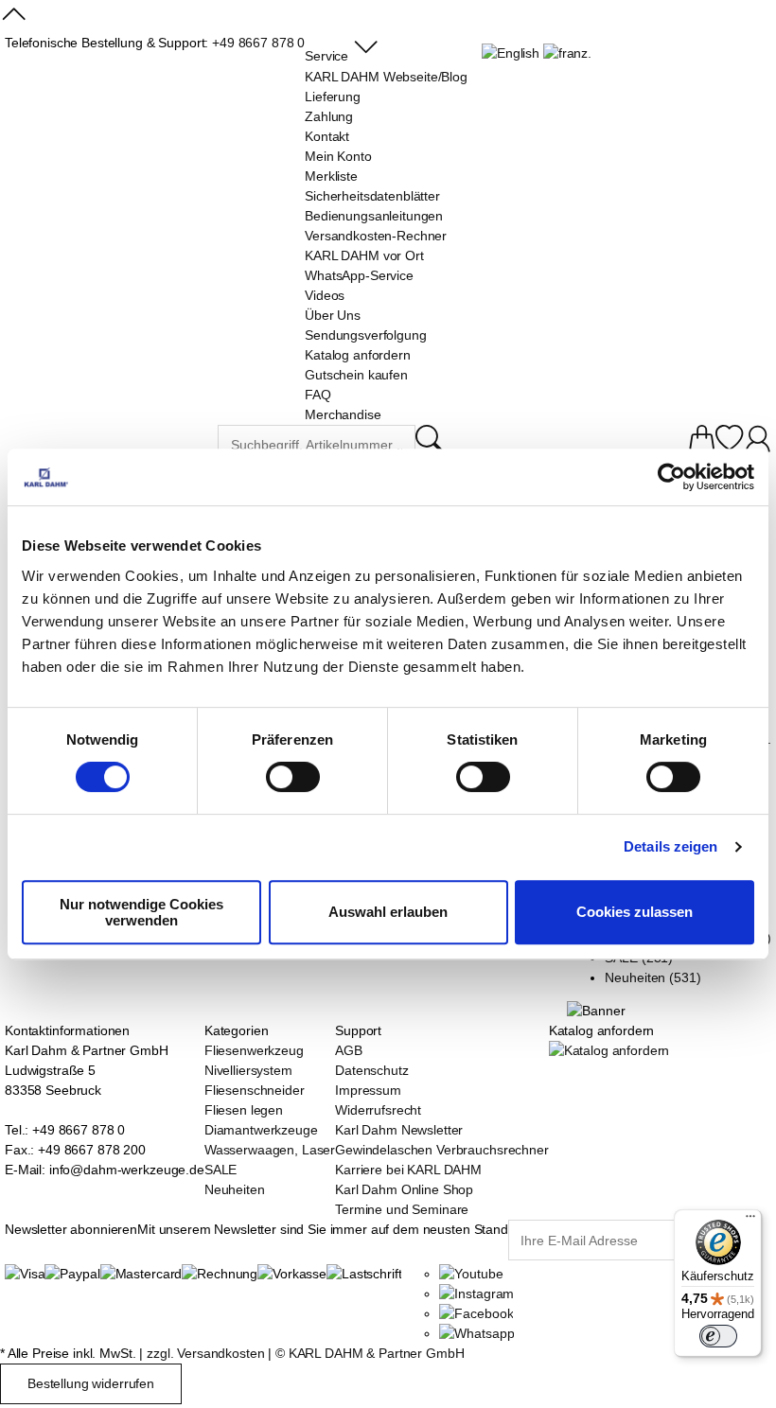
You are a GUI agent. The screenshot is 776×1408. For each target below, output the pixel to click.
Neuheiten (234, 1189)
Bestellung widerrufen (90, 1383)
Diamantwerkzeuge (261, 1129)
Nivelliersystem (248, 1070)
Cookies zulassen (634, 912)
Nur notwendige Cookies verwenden (141, 912)
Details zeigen (670, 846)
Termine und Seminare (401, 1209)
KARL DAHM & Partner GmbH (377, 1353)
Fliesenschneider (254, 1090)
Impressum (368, 1090)
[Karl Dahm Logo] (111, 447)
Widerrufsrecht (378, 1110)
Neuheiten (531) (652, 977)
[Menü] (750, 1220)
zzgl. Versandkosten (205, 1353)
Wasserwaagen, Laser (269, 1149)
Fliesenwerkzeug (254, 1050)
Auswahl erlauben (388, 912)
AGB (348, 1050)
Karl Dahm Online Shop (404, 1189)
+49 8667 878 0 (258, 42)
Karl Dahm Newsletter (399, 1129)
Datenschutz (371, 1070)
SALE (220, 1169)
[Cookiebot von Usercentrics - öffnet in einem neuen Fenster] (671, 477)
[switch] (293, 779)
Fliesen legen (243, 1110)
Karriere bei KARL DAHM (408, 1169)
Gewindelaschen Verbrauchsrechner (442, 1149)
